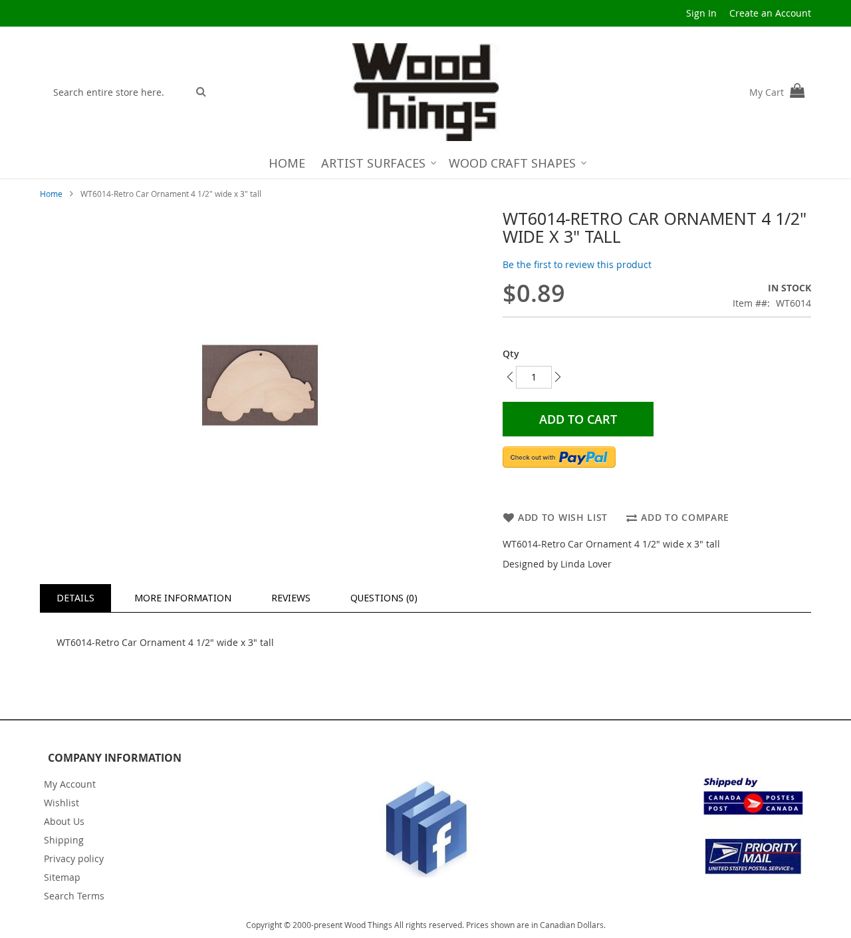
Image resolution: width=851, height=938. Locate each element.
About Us (64, 821)
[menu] (425, 163)
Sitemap (62, 877)
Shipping (64, 840)
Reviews (290, 597)
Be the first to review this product (577, 264)
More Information (182, 597)
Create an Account (770, 13)
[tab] (75, 598)
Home (51, 193)
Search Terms (74, 895)
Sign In (701, 13)
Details (75, 597)
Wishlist (61, 802)
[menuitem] (287, 163)
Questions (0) (384, 597)
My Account (70, 784)
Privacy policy (74, 858)
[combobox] (117, 91)
